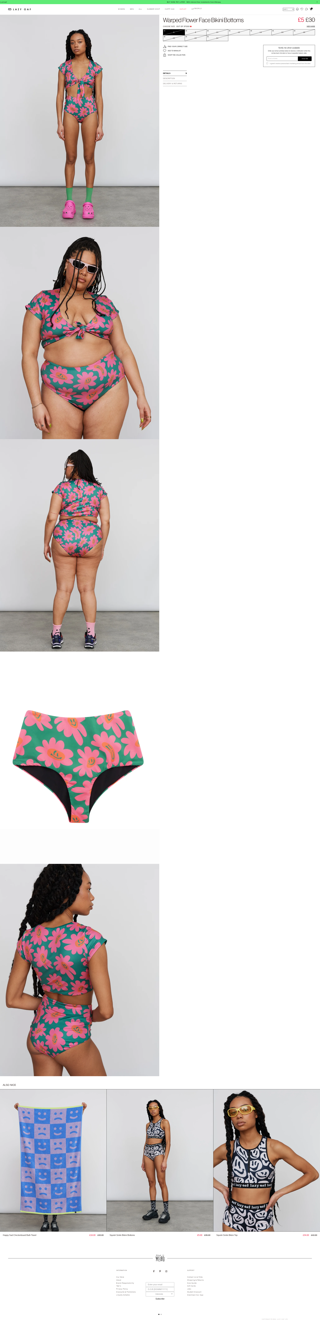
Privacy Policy (122, 1289)
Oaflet (183, 9)
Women (121, 9)
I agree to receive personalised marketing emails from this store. (290, 63)
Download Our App (195, 1295)
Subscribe (160, 1299)
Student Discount (194, 1292)
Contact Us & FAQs (195, 1277)
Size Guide (311, 26)
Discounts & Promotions (126, 1292)
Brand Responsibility (125, 1283)
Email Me (305, 59)
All (140, 9)
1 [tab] (158, 1314)
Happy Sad (170, 9)
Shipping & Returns (195, 1280)
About (118, 1280)
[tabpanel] (160, 1288)
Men (132, 9)
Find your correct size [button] (178, 46)
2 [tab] (161, 1314)
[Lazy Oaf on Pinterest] (160, 1271)
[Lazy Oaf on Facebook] (154, 1271)
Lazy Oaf (281, 1319)
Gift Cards (191, 1286)
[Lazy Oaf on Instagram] (166, 1271)
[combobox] (159, 1294)
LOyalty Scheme (123, 1295)
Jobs (189, 1289)
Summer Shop (153, 9)
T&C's (118, 1286)
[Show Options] (172, 1294)
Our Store (120, 1277)
